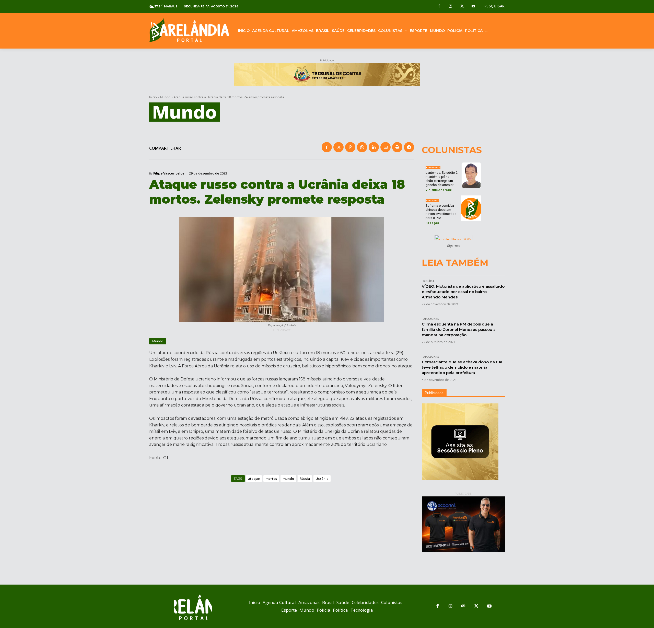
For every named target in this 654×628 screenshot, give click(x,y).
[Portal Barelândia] (189, 30)
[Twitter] (462, 6)
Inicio (153, 97)
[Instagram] (450, 6)
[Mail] (463, 606)
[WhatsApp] (362, 147)
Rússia (305, 478)
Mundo (165, 97)
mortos (271, 478)
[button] (494, 6)
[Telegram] (409, 147)
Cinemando (433, 167)
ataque (254, 478)
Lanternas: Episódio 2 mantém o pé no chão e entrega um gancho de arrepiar (442, 179)
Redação (432, 223)
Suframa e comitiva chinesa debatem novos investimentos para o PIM (441, 212)
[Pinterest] (350, 147)
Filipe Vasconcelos (168, 173)
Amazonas (432, 200)
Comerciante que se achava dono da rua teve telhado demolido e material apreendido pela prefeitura (462, 367)
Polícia (428, 281)
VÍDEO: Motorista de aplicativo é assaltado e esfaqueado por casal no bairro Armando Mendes (463, 291)
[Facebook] (439, 6)
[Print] (397, 147)
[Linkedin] (374, 147)
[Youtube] (473, 6)
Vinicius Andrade (439, 190)
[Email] (385, 147)
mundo (288, 478)
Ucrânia (322, 478)
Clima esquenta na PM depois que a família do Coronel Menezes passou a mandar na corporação (459, 329)
